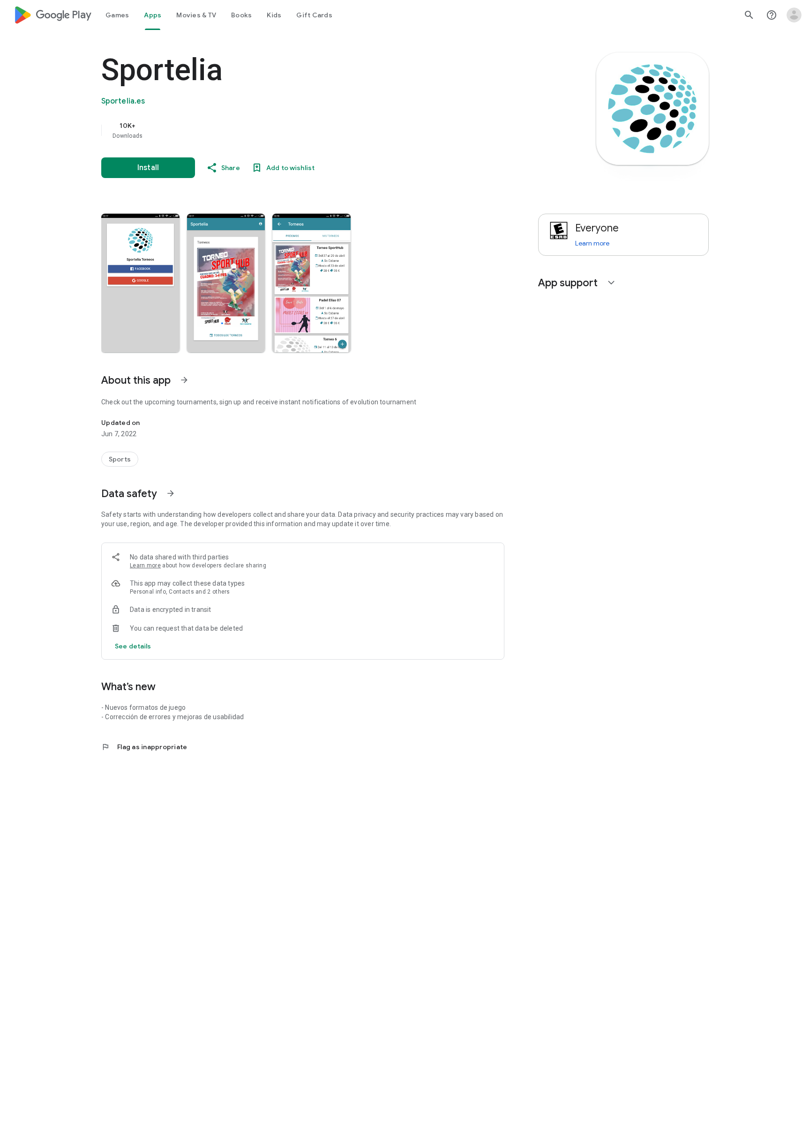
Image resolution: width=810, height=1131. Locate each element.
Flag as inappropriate (144, 747)
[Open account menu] (794, 15)
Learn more (145, 565)
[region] (288, 130)
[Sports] (119, 459)
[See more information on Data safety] (170, 493)
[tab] (117, 15)
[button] (140, 283)
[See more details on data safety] (133, 646)
